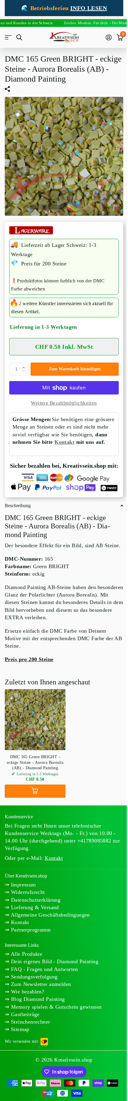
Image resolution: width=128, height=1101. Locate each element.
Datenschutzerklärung (34, 900)
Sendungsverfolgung (33, 977)
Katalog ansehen (8, 37)
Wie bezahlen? (26, 992)
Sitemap (19, 1029)
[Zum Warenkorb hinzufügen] (35, 791)
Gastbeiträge (24, 1014)
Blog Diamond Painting (37, 999)
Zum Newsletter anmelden (40, 984)
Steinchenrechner (29, 1022)
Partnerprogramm (30, 930)
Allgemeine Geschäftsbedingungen (49, 915)
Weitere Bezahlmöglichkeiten (64, 403)
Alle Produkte (25, 954)
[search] (19, 37)
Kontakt (64, 442)
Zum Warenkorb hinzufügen (75, 369)
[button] (25, 364)
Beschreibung (18, 505)
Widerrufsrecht (27, 892)
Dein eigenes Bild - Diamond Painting (53, 961)
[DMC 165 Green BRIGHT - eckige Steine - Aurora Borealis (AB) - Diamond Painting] (35, 719)
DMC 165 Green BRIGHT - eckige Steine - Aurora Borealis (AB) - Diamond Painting (35, 762)
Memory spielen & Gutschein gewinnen (55, 1007)
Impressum (22, 885)
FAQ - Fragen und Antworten (43, 969)
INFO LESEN (88, 8)
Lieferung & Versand (34, 907)
